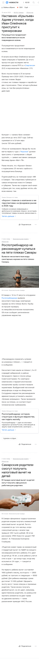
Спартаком (29, 65)
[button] (19, 277)
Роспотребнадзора (9, 298)
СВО (21, 7)
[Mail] (7, 2)
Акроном (24, 152)
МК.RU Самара (19, 12)
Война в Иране (9, 7)
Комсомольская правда (20, 239)
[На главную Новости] (13, 2)
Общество (29, 12)
